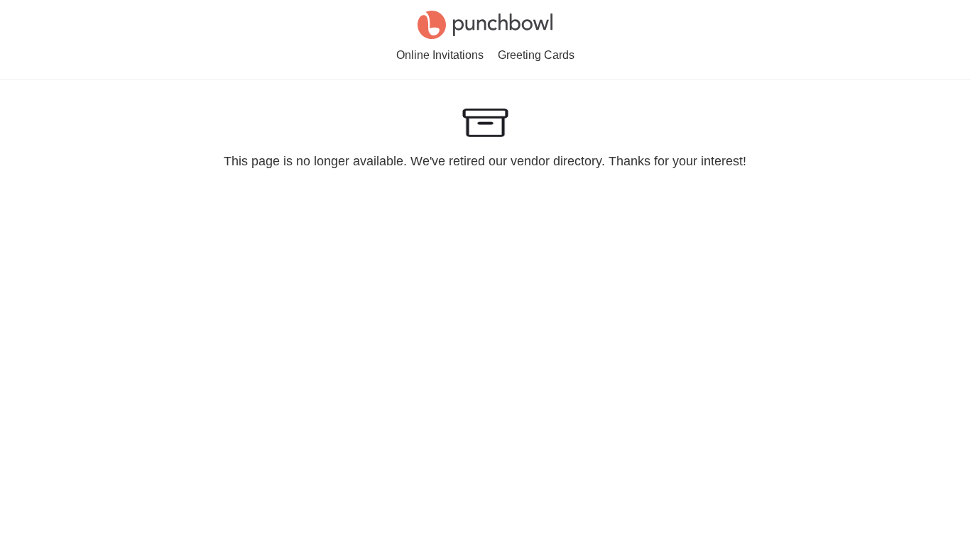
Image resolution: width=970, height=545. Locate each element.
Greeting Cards (536, 55)
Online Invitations (440, 55)
